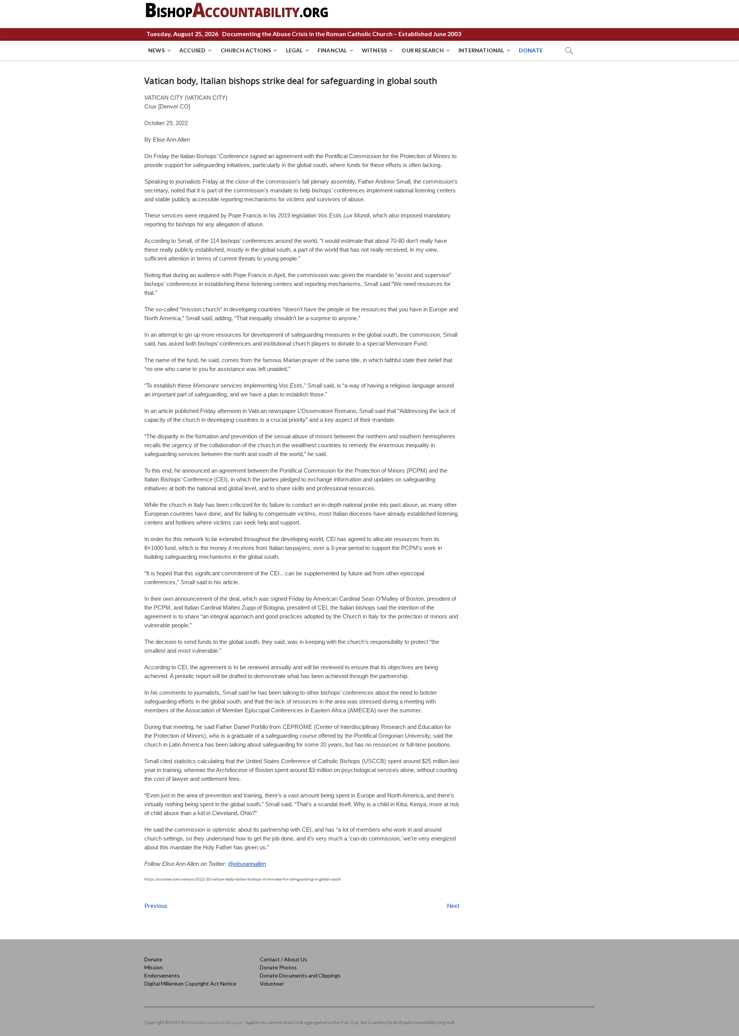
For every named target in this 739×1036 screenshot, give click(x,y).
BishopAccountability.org (214, 1022)
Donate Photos (278, 967)
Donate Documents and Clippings (300, 975)
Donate (153, 959)
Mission (153, 967)
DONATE (531, 50)
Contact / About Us (283, 959)
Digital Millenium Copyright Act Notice (190, 983)
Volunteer (272, 983)
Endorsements (162, 975)
